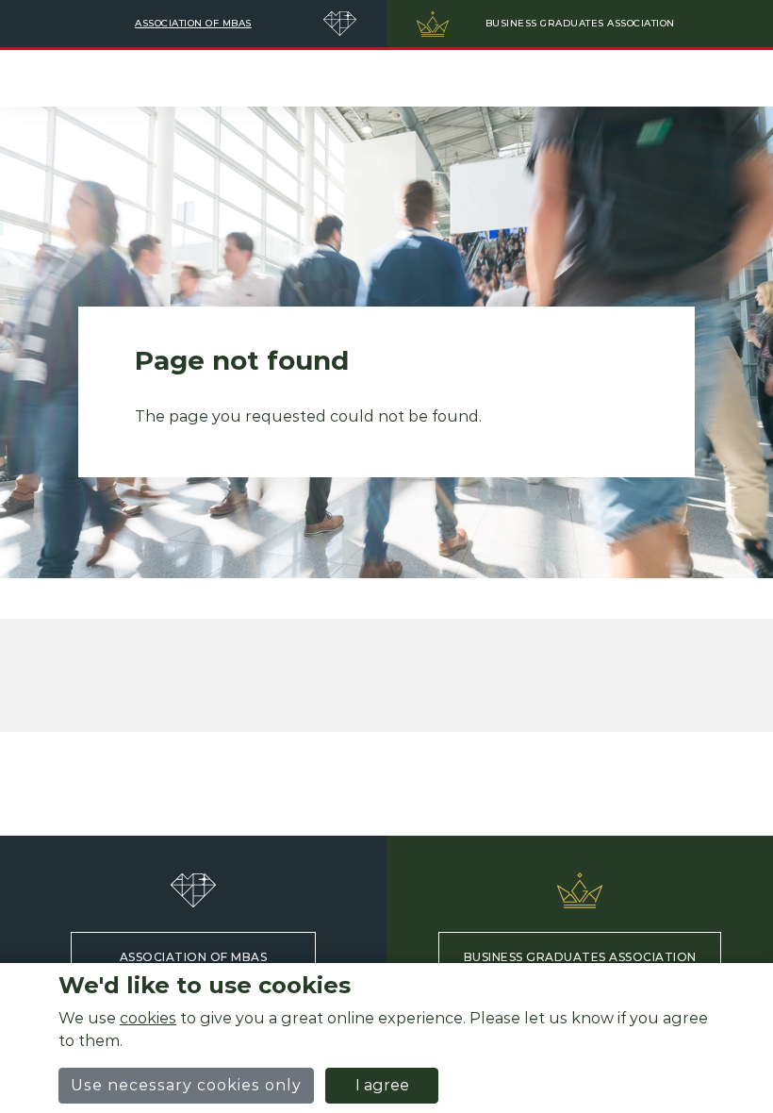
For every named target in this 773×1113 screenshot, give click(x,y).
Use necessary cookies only (186, 1085)
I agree (382, 1085)
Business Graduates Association (580, 957)
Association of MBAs (194, 957)
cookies (148, 1018)
